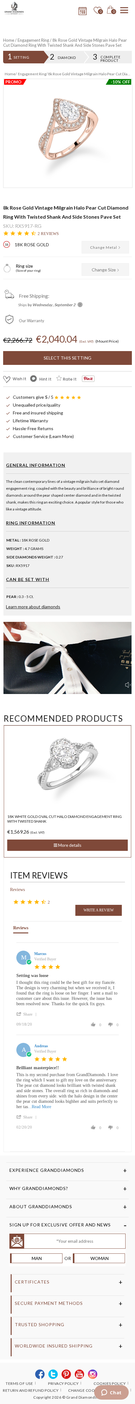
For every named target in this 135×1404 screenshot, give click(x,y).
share (28, 1014)
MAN (37, 1258)
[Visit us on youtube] (79, 1374)
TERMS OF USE (19, 1383)
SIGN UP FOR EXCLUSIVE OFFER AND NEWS (60, 1224)
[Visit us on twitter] (53, 1374)
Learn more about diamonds (33, 606)
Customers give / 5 (33, 397)
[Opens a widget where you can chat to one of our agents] (111, 1393)
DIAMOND (67, 57)
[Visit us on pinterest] (66, 1374)
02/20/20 (24, 1127)
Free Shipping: (34, 296)
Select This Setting (67, 357)
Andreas (41, 1046)
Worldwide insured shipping (54, 1345)
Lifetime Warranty (30, 420)
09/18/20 (24, 1024)
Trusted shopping (39, 1324)
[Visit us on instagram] (93, 1374)
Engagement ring (33, 40)
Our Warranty (31, 320)
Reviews (17, 889)
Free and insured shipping (38, 412)
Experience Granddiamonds (46, 1170)
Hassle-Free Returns (33, 428)
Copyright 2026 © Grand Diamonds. (65, 1397)
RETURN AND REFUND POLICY (30, 1390)
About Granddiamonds (40, 1206)
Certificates (32, 1281)
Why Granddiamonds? (38, 1188)
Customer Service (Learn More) (43, 436)
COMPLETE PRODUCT (110, 58)
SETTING (22, 57)
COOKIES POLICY (110, 1383)
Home (8, 40)
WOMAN (99, 1258)
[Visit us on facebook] (40, 1374)
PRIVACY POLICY (63, 1383)
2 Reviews (48, 233)
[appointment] (81, 9)
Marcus (40, 954)
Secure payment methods (49, 1303)
